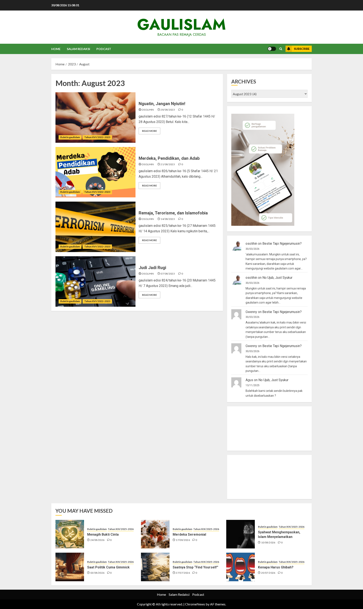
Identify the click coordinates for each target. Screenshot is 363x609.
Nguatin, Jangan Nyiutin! (162, 103)
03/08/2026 (97, 572)
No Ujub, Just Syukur (277, 278)
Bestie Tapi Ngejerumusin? (282, 244)
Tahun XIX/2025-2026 (121, 529)
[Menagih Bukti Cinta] (69, 534)
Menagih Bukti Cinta (103, 534)
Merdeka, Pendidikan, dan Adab (169, 158)
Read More (149, 130)
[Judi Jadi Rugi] (95, 281)
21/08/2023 (167, 164)
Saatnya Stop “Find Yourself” (195, 567)
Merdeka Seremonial (189, 534)
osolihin (148, 109)
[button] (280, 49)
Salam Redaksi (78, 49)
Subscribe (302, 48)
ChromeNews (195, 604)
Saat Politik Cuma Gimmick (108, 567)
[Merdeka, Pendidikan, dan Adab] (95, 172)
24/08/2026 (97, 540)
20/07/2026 (268, 572)
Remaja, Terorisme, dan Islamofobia (173, 212)
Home (55, 49)
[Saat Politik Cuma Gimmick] (69, 567)
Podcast (103, 49)
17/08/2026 (183, 540)
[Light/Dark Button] (272, 49)
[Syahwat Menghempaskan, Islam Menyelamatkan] (240, 534)
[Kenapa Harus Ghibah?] (240, 567)
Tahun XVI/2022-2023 (97, 137)
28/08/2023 (167, 109)
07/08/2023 (167, 273)
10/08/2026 (268, 542)
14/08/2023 (167, 219)
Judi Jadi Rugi (152, 267)
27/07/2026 (183, 572)
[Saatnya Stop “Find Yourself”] (155, 567)
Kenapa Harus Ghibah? (275, 567)
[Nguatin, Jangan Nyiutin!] (95, 117)
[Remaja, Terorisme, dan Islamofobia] (95, 227)
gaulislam (181, 24)
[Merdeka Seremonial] (155, 534)
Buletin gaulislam (70, 137)
